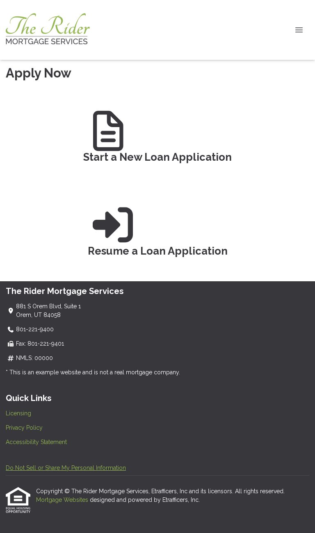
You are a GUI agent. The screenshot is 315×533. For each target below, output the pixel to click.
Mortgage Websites (63, 500)
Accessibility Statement (36, 442)
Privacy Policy (24, 427)
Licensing (18, 413)
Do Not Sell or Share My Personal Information (66, 468)
